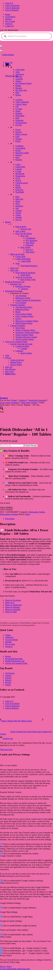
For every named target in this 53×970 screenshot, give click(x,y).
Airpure (8, 675)
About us (9, 23)
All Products (10, 17)
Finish (27, 514)
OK (1, 749)
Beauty (8, 656)
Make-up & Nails (17, 254)
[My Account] (1, 46)
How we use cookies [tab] (8, 765)
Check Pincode (31, 446)
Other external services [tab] (9, 883)
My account (10, 21)
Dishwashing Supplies (9, 514)
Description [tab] (10, 519)
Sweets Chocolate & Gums (21, 344)
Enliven (8, 678)
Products (4, 398)
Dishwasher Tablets (37, 512)
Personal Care (16, 284)
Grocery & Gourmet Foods (16, 663)
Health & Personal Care (14, 661)
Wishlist (8, 19)
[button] (6, 507)
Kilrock (8, 680)
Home (7, 14)
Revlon (8, 682)
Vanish (8, 685)
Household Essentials (14, 659)
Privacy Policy (6, 966)
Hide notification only (21, 969)
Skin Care (14, 268)
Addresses (9, 637)
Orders (8, 635)
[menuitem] (29, 14)
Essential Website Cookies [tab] (10, 792)
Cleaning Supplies (17, 305)
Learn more (7, 749)
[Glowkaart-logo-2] (7, 55)
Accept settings (6, 969)
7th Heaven (10, 673)
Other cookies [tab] (5, 937)
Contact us (9, 26)
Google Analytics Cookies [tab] (10, 856)
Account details (11, 640)
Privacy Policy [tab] (6, 955)
